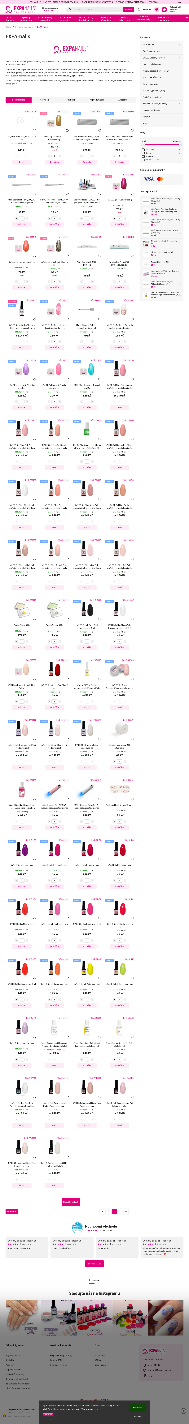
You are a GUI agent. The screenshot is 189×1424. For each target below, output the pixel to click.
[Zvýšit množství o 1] (60, 156)
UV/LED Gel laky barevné (154, 57)
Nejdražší (71, 99)
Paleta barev (148, 44)
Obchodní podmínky (15, 1374)
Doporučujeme (18, 99)
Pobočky (10, 1364)
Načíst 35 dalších (70, 1202)
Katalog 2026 (56, 1360)
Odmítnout (137, 1416)
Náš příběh (99, 1355)
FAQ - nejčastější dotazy (61, 1355)
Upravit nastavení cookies (19, 1412)
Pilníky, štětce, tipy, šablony (156, 70)
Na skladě (163, 149)
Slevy (145, 123)
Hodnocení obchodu (101, 1226)
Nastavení (48, 1415)
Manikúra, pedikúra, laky (154, 90)
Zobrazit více (94, 1263)
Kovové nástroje (150, 84)
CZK (179, 2)
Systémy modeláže (152, 51)
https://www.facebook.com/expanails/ (145, 1375)
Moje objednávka (13, 1355)
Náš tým (98, 1360)
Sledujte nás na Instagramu (94, 1293)
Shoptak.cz (29, 1416)
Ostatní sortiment (151, 110)
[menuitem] (11, 19)
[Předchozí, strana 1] (108, 1211)
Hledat (128, 9)
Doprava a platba (13, 1369)
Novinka (163, 156)
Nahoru (13, 1211)
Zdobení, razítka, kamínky (155, 103)
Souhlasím (137, 1407)
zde (96, 1409)
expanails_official (150, 1375)
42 (126, 1211)
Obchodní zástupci (58, 1364)
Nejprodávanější (97, 99)
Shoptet (16, 1416)
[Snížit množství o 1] (49, 156)
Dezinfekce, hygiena (152, 97)
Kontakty (10, 1360)
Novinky (146, 116)
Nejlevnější (44, 99)
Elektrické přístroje (152, 77)
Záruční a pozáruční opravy (18, 1388)
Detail (21, 162)
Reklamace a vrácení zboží (18, 1383)
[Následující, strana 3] (120, 1211)
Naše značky (100, 1364)
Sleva (163, 153)
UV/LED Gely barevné (152, 64)
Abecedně (122, 99)
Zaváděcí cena (163, 159)
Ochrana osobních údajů (17, 1379)
